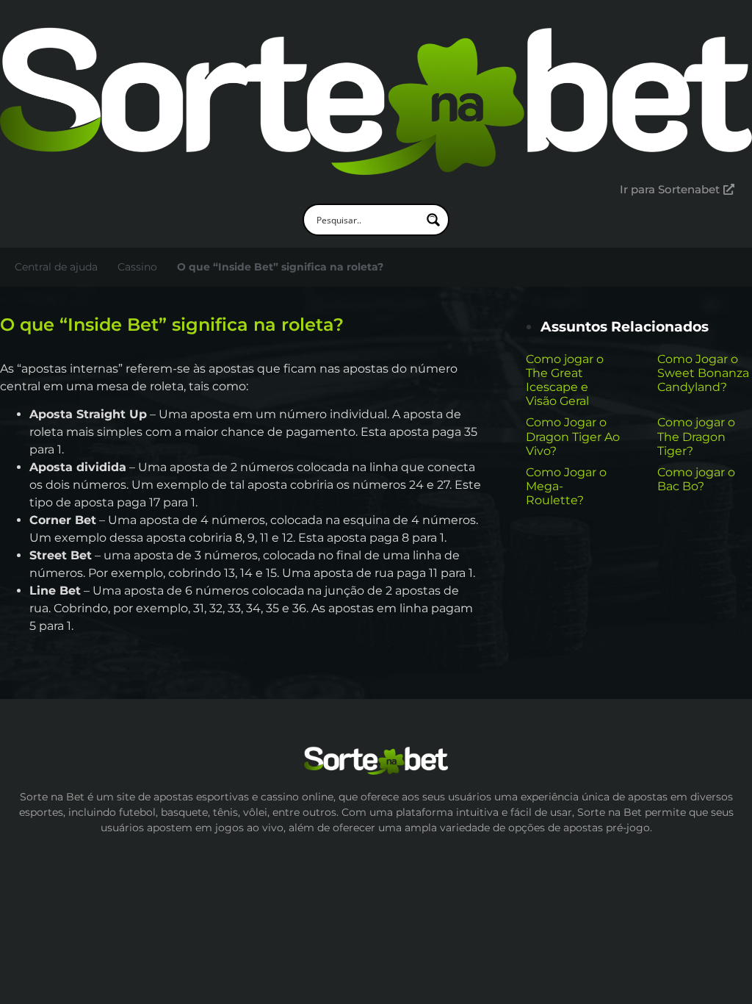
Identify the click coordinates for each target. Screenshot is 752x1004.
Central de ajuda (56, 267)
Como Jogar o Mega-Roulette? (566, 486)
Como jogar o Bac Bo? (696, 479)
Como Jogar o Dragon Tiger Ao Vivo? (573, 436)
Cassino (137, 267)
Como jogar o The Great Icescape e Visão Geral (565, 380)
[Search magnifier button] (433, 219)
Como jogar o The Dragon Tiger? (696, 436)
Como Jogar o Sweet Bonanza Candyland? (703, 373)
